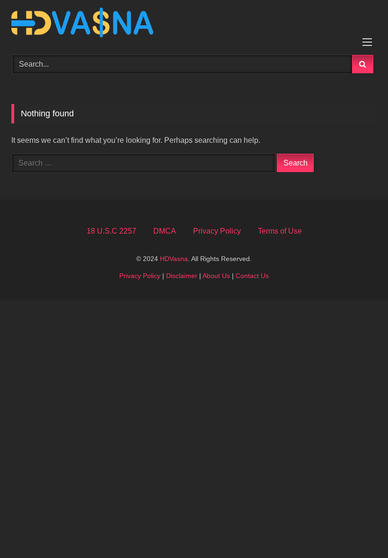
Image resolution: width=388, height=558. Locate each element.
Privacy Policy (217, 231)
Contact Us (252, 275)
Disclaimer (181, 275)
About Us (216, 275)
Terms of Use (280, 231)
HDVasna (174, 258)
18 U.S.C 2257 (111, 231)
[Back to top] (358, 530)
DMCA (164, 231)
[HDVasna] (194, 24)
